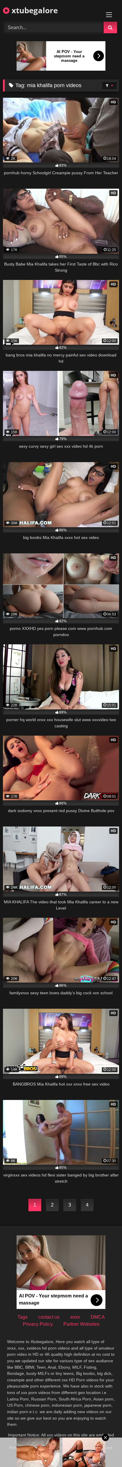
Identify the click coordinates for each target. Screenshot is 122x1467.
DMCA (98, 1317)
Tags (22, 1317)
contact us (49, 1317)
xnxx (75, 1317)
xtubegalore (33, 10)
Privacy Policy (38, 1324)
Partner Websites (81, 1324)
